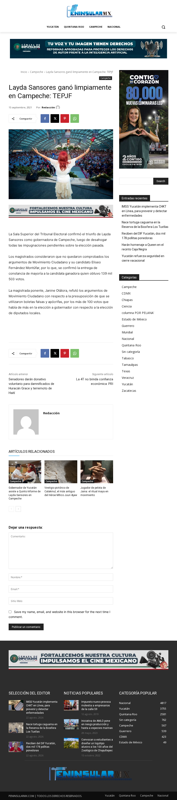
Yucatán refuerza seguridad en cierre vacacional (143, 258)
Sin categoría (131, 352)
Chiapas (127, 300)
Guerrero (128, 326)
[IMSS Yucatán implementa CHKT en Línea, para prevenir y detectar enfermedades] (16, 705)
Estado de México (134, 319)
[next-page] (18, 509)
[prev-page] (11, 509)
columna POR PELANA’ (138, 313)
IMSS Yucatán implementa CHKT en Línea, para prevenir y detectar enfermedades (144, 211)
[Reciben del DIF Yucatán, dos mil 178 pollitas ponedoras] (16, 747)
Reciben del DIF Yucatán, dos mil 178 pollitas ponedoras (143, 236)
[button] (163, 27)
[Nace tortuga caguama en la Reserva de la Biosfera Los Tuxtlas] (16, 728)
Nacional (128, 339)
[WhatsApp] (74, 118)
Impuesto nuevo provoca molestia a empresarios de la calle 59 (96, 705)
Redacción (48, 107)
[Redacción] (58, 107)
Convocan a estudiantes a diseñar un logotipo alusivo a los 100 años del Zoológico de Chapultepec (97, 745)
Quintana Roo (131, 345)
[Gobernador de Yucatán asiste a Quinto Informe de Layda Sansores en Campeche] (25, 471)
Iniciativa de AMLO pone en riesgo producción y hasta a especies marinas (97, 724)
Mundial (127, 332)
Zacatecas (129, 391)
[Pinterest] (64, 118)
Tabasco (128, 358)
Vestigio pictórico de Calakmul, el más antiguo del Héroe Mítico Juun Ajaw (60, 491)
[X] (55, 118)
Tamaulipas (130, 365)
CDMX (126, 293)
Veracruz (128, 378)
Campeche (36, 72)
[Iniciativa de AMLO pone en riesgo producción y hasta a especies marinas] (71, 724)
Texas (126, 371)
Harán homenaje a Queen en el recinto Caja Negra (143, 247)
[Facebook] (45, 118)
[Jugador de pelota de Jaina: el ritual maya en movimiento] (97, 471)
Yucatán (127, 384)
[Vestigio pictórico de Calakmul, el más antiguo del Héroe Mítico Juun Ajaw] (60, 471)
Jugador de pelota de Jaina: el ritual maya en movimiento (94, 491)
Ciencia (127, 306)
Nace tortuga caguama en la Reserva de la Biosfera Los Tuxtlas (145, 225)
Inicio (24, 72)
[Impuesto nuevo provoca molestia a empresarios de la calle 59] (71, 705)
